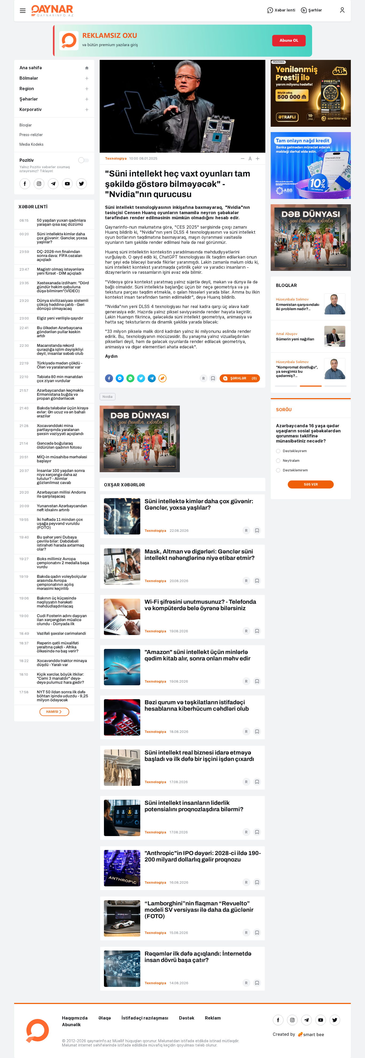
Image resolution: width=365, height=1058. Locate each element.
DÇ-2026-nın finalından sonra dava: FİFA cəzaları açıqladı (59, 256)
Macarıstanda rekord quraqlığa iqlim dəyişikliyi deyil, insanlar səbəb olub (60, 350)
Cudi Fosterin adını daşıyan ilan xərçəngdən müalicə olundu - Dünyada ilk (62, 620)
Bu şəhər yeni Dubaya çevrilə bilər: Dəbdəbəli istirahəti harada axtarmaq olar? (60, 543)
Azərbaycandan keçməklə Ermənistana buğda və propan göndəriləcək (60, 394)
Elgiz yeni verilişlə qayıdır (60, 318)
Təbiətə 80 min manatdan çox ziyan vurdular (60, 379)
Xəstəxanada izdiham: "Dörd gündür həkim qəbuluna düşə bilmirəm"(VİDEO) (63, 287)
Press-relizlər (31, 135)
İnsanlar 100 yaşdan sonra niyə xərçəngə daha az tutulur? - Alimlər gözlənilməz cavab (61, 477)
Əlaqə (104, 1018)
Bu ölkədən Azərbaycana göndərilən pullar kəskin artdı (59, 332)
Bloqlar (26, 125)
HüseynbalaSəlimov (292, 299)
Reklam (213, 1018)
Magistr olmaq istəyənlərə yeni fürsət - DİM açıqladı (60, 271)
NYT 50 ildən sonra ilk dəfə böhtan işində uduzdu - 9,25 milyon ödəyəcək (62, 696)
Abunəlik (71, 1024)
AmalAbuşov (286, 334)
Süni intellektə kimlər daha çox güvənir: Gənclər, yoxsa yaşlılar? (62, 238)
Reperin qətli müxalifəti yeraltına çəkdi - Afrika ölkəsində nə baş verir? (58, 647)
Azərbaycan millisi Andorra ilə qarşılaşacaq (61, 494)
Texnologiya (155, 531)
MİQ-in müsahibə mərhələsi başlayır (62, 459)
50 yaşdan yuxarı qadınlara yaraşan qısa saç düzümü (61, 222)
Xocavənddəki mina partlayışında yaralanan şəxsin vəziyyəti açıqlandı (60, 430)
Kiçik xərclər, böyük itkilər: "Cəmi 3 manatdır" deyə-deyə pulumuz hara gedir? (60, 678)
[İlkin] (250, 158)
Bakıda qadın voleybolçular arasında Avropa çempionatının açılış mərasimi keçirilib (62, 583)
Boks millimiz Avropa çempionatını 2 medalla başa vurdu (63, 563)
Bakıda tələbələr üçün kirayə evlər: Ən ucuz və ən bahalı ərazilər (62, 412)
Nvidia (107, 397)
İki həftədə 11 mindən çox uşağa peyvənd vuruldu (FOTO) (60, 524)
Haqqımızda (75, 1018)
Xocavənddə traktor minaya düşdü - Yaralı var (62, 663)
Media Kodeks (32, 144)
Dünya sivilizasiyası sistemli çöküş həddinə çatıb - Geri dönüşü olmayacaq (62, 305)
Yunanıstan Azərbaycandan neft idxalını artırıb (62, 508)
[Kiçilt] (242, 158)
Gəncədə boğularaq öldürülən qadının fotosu (59, 445)
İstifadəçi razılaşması (145, 1018)
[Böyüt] (257, 158)
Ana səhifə (31, 67)
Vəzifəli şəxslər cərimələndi (61, 634)
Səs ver (311, 484)
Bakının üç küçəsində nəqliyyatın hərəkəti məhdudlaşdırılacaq (56, 602)
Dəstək (186, 1018)
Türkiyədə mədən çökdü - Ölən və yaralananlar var (59, 365)
